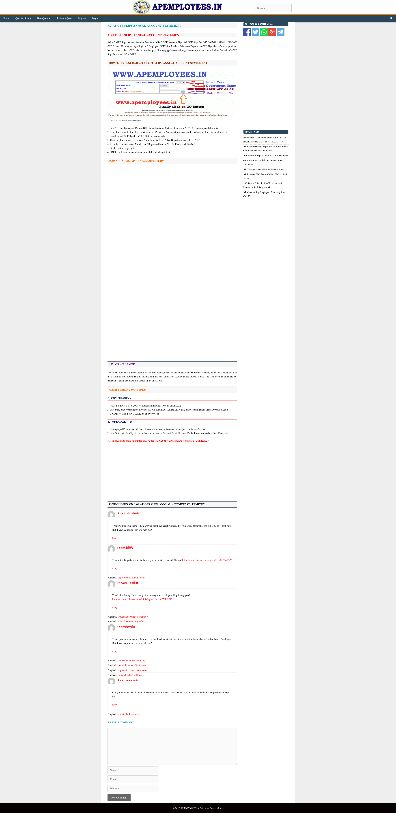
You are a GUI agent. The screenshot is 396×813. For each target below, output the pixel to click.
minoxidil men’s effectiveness (132, 665)
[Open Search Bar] (391, 18)
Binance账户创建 (126, 626)
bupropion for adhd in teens (131, 577)
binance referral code (128, 513)
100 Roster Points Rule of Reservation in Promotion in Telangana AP (263, 185)
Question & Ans (23, 18)
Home (6, 18)
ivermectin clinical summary (131, 660)
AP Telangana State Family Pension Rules (263, 169)
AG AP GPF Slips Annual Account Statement (265, 155)
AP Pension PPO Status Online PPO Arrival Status (265, 176)
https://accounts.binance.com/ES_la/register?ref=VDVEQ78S (142, 599)
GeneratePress (216, 808)
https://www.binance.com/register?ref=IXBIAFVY (207, 560)
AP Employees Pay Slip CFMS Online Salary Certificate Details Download (265, 148)
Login (95, 18)
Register (82, 18)
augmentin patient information (132, 670)
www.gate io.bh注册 (127, 582)
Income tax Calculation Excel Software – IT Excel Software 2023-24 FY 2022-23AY (264, 139)
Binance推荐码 (125, 547)
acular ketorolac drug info (130, 621)
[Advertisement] (172, 188)
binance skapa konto (127, 680)
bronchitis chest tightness (130, 674)
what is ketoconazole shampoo (133, 616)
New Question (44, 18)
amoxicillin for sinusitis (129, 714)
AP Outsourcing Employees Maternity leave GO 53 (264, 194)
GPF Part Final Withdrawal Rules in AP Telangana (263, 162)
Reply (114, 538)
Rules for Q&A (64, 18)
